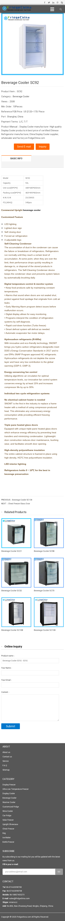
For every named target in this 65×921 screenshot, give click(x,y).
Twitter (49, 2)
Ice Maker (7, 837)
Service (6, 761)
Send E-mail (24, 146)
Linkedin (53, 2)
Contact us (7, 757)
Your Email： (6, 680)
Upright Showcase (10, 824)
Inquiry (42, 146)
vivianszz (13, 902)
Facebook (45, 2)
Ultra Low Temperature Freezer (16, 789)
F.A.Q (5, 765)
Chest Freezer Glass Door (19, 504)
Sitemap (6, 770)
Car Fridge (7, 815)
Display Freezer (9, 785)
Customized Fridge (11, 807)
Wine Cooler (8, 811)
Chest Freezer (8, 829)
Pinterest (57, 2)
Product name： (8, 656)
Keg (4, 833)
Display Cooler (9, 793)
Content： (5, 692)
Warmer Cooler (9, 802)
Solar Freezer (8, 820)
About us (6, 752)
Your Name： (7, 668)
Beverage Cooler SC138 (22, 500)
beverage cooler (32, 210)
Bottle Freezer (8, 842)
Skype (62, 2)
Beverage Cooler (21, 96)
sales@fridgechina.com (19, 898)
